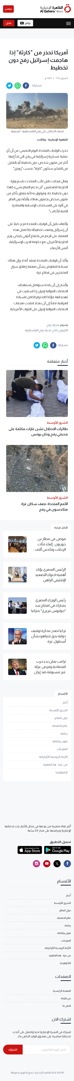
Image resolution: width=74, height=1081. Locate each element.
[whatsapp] (17, 85)
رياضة (64, 733)
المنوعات (62, 749)
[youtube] (46, 863)
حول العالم (61, 718)
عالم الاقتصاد (60, 725)
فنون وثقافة (60, 741)
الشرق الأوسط (58, 710)
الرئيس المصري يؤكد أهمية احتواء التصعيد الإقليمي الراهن (50, 574)
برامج (27, 23)
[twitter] (9, 85)
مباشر (8, 9)
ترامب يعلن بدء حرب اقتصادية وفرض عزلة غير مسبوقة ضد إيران (50, 666)
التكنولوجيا (62, 772)
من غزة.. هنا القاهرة (55, 764)
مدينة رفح (53, 324)
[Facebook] (67, 863)
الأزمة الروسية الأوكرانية (53, 756)
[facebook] (26, 85)
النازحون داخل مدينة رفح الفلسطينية (46, 330)
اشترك (12, 1049)
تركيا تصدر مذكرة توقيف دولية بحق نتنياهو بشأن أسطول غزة (48, 636)
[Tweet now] (57, 863)
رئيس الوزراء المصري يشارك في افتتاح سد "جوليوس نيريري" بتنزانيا (48, 605)
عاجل (9, 23)
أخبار (65, 702)
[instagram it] (36, 863)
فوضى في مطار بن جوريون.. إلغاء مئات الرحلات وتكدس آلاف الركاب (50, 544)
